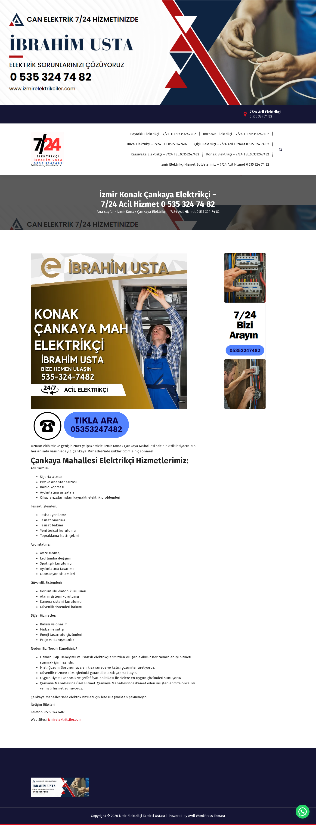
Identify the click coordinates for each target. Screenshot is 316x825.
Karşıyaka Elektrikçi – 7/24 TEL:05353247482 (165, 154)
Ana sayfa (105, 212)
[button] (303, 812)
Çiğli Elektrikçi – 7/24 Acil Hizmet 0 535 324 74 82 (231, 144)
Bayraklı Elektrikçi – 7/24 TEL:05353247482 (163, 134)
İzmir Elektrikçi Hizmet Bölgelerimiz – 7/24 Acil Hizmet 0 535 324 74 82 (215, 164)
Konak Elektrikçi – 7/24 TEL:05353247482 (237, 154)
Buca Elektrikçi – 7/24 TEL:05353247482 (157, 144)
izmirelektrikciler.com (64, 719)
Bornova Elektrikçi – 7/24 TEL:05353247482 (236, 134)
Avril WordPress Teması (206, 816)
